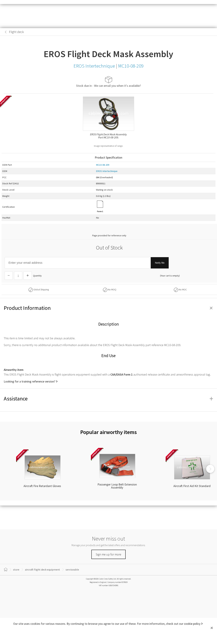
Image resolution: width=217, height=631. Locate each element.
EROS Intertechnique (106, 171)
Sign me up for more (108, 554)
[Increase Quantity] (28, 276)
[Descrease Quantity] (9, 276)
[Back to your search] (6, 32)
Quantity (37, 275)
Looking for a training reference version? (29, 381)
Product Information (108, 308)
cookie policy (192, 624)
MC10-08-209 (102, 164)
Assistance (108, 398)
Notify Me (159, 263)
